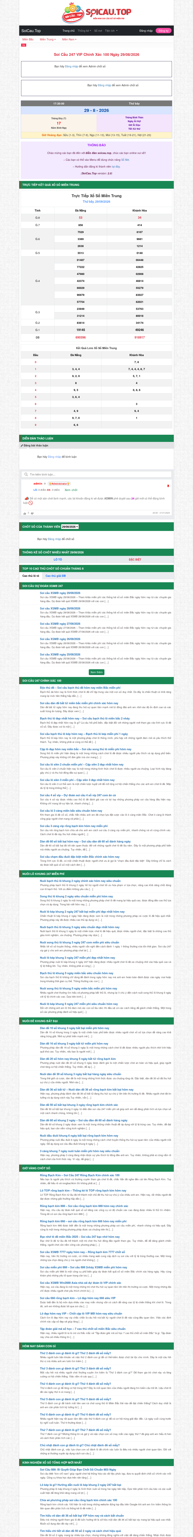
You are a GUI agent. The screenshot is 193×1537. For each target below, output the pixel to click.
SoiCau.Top (31, 30)
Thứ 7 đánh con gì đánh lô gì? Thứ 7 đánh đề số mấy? (75, 1430)
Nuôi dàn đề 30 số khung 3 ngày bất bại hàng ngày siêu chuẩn (80, 1074)
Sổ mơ (98, 30)
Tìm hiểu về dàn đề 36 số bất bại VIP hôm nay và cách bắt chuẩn (82, 1515)
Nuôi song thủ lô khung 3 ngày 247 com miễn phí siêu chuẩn (79, 942)
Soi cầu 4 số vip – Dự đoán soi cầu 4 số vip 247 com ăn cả (78, 795)
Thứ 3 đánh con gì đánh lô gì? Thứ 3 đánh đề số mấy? (75, 1368)
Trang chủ (69, 30)
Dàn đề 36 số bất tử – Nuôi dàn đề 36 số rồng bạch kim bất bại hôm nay (86, 1089)
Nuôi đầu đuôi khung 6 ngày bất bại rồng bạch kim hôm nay (79, 1135)
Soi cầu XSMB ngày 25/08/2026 (60, 654)
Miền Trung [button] (47, 39)
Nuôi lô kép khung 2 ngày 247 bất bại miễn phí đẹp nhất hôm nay (82, 911)
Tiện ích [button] (110, 30)
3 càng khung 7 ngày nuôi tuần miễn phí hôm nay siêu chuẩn (79, 1151)
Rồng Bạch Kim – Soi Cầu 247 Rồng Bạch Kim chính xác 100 (79, 1175)
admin (38, 483)
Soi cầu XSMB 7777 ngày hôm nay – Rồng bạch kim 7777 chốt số (82, 1252)
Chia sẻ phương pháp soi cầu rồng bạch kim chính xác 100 (78, 1500)
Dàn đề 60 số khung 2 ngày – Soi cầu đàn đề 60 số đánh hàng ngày (83, 1120)
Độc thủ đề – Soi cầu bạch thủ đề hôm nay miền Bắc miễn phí (80, 687)
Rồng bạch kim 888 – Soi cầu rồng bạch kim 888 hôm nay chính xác (84, 1206)
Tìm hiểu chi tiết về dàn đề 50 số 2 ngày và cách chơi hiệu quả (80, 1531)
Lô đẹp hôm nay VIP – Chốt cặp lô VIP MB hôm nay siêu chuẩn (81, 1313)
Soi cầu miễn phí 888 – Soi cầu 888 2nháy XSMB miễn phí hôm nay (83, 1267)
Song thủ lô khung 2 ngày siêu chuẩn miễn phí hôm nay (76, 896)
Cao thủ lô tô (30, 576)
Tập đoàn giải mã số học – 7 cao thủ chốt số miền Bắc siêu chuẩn (83, 1329)
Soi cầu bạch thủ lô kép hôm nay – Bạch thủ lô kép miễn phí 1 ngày (84, 734)
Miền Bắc (28, 39)
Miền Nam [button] (68, 39)
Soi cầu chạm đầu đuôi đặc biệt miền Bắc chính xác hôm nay (79, 857)
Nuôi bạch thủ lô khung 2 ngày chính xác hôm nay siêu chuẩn (80, 881)
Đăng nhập (146, 30)
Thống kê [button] (83, 30)
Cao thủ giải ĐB (56, 576)
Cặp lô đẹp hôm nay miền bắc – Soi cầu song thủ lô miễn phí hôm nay (85, 749)
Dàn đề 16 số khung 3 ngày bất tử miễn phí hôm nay (74, 1043)
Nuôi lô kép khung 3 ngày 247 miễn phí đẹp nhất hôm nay (77, 957)
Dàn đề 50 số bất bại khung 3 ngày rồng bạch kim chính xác (79, 1105)
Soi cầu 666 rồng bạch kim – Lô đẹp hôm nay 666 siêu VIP (78, 1298)
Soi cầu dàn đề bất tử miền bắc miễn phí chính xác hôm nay (79, 703)
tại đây (116, 166)
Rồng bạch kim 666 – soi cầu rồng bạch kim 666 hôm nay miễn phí (83, 1221)
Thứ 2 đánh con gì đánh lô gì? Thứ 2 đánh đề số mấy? (75, 1353)
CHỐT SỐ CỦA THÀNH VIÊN (41, 526)
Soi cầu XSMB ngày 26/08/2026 (60, 639)
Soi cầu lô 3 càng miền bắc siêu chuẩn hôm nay (71, 811)
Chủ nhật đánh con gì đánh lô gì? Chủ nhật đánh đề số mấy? (80, 1445)
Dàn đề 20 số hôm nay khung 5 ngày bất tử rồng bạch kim (78, 1059)
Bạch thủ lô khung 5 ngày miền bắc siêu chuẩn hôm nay (76, 973)
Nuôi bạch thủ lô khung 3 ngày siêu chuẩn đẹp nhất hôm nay (79, 927)
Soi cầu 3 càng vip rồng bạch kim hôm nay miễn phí (74, 826)
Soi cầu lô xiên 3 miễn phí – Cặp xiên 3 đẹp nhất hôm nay (77, 780)
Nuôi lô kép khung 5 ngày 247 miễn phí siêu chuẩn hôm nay (79, 1004)
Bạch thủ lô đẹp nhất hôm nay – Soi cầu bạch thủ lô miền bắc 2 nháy (85, 718)
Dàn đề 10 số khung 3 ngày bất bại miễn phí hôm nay (74, 1028)
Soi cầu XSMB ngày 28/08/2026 (60, 608)
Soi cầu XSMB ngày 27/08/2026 (60, 624)
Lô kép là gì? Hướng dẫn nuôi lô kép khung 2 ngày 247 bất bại (80, 1485)
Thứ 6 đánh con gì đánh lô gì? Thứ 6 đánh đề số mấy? (75, 1414)
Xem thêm (96, 672)
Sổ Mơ (125, 160)
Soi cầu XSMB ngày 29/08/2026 (60, 593)
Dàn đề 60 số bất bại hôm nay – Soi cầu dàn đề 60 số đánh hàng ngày (85, 841)
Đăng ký (163, 30)
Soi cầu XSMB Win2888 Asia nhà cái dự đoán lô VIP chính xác (80, 1283)
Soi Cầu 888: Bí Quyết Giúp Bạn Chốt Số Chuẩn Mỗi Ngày (78, 1469)
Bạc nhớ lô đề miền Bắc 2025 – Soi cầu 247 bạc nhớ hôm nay (80, 1237)
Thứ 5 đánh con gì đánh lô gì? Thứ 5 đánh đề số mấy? (75, 1399)
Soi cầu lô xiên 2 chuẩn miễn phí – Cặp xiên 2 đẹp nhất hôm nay (81, 764)
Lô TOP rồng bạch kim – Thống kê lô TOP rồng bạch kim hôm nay (83, 1190)
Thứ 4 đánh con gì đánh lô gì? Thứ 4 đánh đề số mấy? (75, 1384)
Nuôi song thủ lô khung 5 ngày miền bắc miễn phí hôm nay (78, 988)
